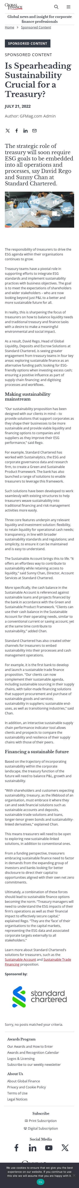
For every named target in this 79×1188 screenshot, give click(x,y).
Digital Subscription (43, 1128)
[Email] (36, 131)
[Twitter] (9, 131)
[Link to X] (65, 1147)
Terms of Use (17, 1093)
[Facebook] (18, 131)
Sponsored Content (36, 27)
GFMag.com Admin (38, 116)
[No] (74, 1175)
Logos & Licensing (21, 1058)
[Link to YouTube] (48, 1147)
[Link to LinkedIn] (32, 1147)
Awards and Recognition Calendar (33, 1052)
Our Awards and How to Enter (30, 1046)
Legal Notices (17, 1099)
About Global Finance (23, 1081)
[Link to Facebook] (16, 1147)
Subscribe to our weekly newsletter (34, 1064)
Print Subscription (43, 1121)
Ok (40, 1182)
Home (9, 27)
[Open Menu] (68, 6)
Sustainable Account (20, 959)
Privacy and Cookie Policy (26, 1087)
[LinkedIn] (27, 131)
